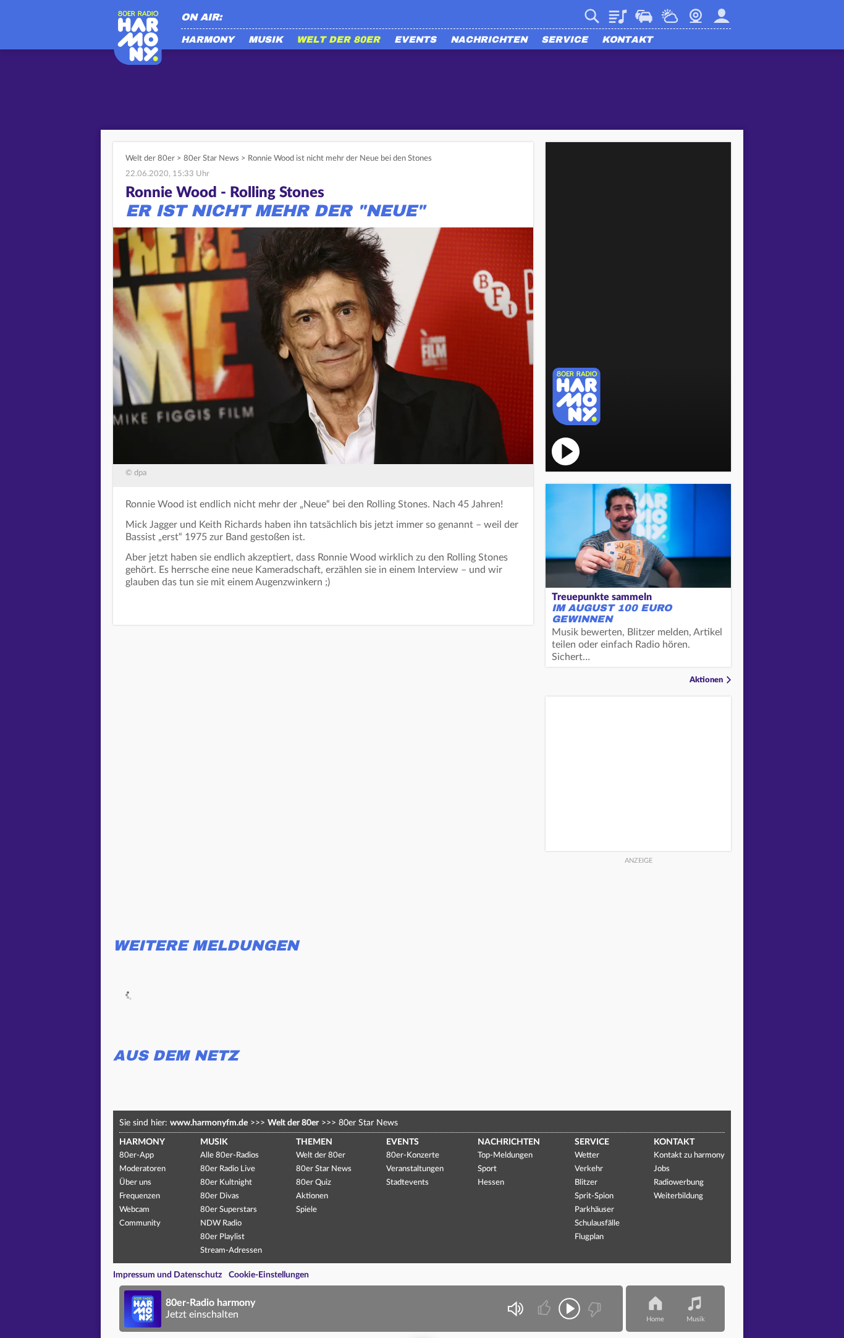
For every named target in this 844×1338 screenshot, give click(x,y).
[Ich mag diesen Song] (545, 1308)
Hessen (491, 1183)
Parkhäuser (594, 1210)
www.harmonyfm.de (209, 1123)
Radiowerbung (679, 1183)
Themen (314, 1142)
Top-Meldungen (505, 1155)
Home (655, 1319)
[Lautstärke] (515, 1308)
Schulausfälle (597, 1223)
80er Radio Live (227, 1169)
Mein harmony (721, 12)
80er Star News (211, 159)
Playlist (618, 12)
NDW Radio (221, 1223)
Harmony (207, 40)
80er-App (136, 1155)
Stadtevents (407, 1183)
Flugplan (589, 1237)
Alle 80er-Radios (229, 1155)
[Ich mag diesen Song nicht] (593, 1308)
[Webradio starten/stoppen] (569, 1308)
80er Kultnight (226, 1183)
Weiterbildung (678, 1196)
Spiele (306, 1210)
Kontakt (627, 40)
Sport (487, 1169)
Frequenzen (139, 1196)
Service (564, 40)
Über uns (135, 1183)
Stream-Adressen (231, 1251)
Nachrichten (488, 40)
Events (415, 40)
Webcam (695, 12)
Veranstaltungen (415, 1169)
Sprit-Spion (594, 1196)
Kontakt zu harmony (689, 1155)
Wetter (669, 12)
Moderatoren (142, 1169)
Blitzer (586, 1183)
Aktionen (706, 680)
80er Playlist (222, 1237)
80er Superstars (228, 1210)
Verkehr (644, 12)
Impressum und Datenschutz (167, 1275)
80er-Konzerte (412, 1155)
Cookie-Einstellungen (269, 1275)
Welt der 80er (338, 40)
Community (140, 1223)
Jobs (662, 1169)
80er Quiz (313, 1183)
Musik (265, 40)
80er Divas (219, 1196)
